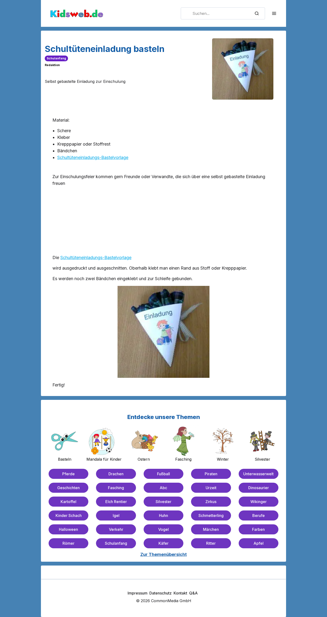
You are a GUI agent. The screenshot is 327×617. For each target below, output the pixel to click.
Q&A (193, 593)
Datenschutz (160, 593)
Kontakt (180, 593)
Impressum (137, 593)
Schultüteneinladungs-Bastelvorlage (92, 157)
